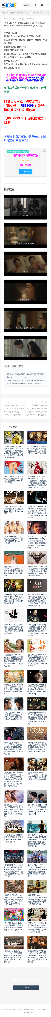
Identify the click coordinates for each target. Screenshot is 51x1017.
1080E (12, 13)
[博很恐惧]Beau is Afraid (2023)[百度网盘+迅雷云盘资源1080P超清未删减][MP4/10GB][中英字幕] (13, 689)
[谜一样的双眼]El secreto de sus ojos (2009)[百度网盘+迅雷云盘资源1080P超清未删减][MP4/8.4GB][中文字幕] (13, 599)
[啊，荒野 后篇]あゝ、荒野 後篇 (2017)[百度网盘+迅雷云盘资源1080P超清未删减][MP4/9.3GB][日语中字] (37, 809)
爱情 (21, 366)
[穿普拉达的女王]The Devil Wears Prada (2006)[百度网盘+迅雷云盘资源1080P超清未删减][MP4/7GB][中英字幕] (37, 927)
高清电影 (20, 13)
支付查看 (26, 171)
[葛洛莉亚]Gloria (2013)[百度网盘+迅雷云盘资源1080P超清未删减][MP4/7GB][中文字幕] (14, 410)
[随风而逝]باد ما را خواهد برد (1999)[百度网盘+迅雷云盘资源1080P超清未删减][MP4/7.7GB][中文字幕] (13, 571)
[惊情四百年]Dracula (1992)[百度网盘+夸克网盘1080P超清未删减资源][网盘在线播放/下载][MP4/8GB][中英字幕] (37, 571)
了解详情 (26, 993)
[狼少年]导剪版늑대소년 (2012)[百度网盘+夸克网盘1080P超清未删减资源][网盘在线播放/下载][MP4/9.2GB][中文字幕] (37, 747)
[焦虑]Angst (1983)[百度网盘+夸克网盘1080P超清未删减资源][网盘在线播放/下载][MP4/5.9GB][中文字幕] (37, 689)
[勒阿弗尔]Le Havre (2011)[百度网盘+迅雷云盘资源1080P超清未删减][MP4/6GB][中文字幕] (37, 410)
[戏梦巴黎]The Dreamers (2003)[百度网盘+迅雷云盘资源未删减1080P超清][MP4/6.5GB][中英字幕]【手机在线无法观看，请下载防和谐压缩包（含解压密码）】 (13, 779)
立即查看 (26, 987)
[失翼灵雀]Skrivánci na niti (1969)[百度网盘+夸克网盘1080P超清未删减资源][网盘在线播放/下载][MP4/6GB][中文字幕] (13, 899)
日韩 (26, 13)
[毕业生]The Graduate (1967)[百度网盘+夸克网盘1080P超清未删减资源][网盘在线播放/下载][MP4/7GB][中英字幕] (37, 899)
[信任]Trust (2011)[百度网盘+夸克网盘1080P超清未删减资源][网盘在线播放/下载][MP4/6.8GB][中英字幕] (13, 629)
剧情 (7, 366)
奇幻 (14, 366)
